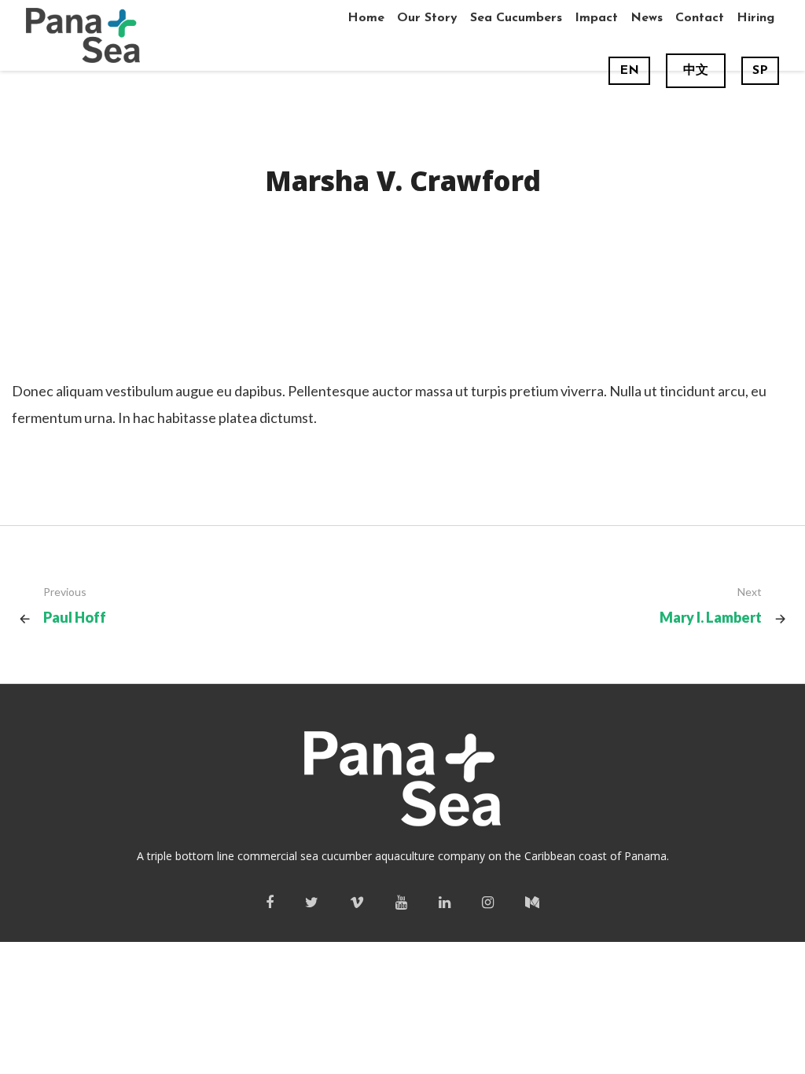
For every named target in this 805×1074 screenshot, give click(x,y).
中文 (695, 70)
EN (629, 70)
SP (760, 70)
